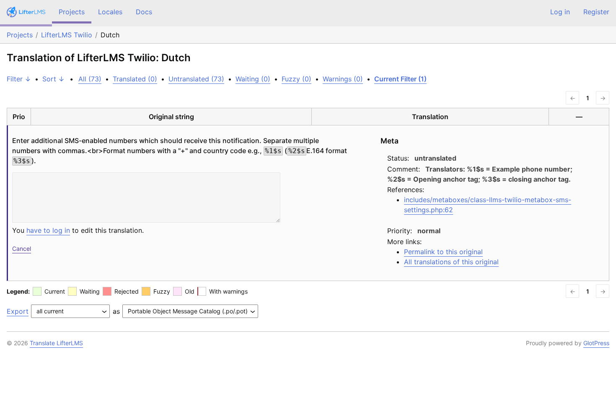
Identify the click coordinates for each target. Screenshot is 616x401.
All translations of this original (451, 262)
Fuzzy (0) (296, 79)
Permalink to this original (443, 251)
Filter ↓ (19, 79)
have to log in (48, 230)
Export (17, 311)
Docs (144, 12)
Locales (110, 12)
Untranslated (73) (196, 79)
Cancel (21, 248)
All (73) (89, 79)
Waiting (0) (253, 79)
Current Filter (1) (400, 79)
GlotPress (596, 342)
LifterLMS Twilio (66, 35)
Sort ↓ (53, 79)
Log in (560, 12)
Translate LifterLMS (56, 342)
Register (596, 12)
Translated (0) (135, 79)
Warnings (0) (343, 79)
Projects (72, 12)
